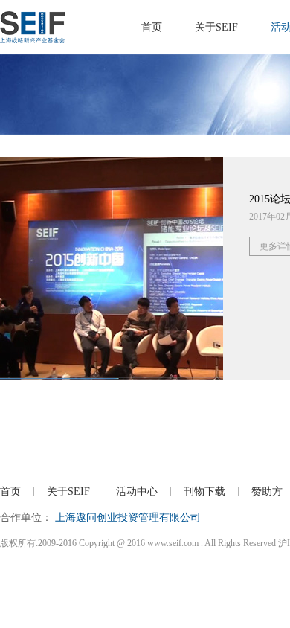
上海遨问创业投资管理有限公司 (128, 517)
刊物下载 (204, 491)
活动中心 (137, 491)
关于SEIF (216, 27)
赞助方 (267, 491)
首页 (151, 27)
